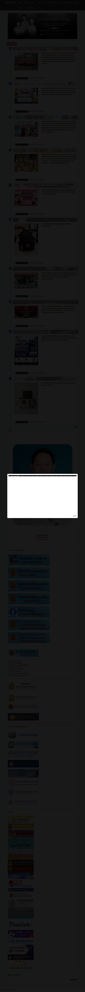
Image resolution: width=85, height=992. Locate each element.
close (74, 516)
